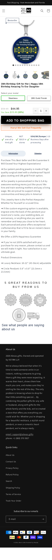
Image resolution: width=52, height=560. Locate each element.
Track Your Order (13, 500)
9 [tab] (32, 65)
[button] (3, 11)
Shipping (37, 154)
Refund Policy (12, 474)
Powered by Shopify (32, 542)
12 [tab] (39, 65)
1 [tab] (13, 65)
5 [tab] (22, 65)
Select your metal (9, 93)
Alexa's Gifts (22, 542)
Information (13, 154)
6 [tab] (25, 65)
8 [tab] (29, 65)
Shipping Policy (13, 487)
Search (9, 481)
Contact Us (11, 461)
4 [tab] (20, 65)
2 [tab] (15, 65)
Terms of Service (13, 494)
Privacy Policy (12, 468)
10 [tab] (34, 65)
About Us (10, 455)
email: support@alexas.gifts (19, 434)
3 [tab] (18, 65)
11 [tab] (36, 65)
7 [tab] (27, 65)
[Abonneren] (43, 519)
